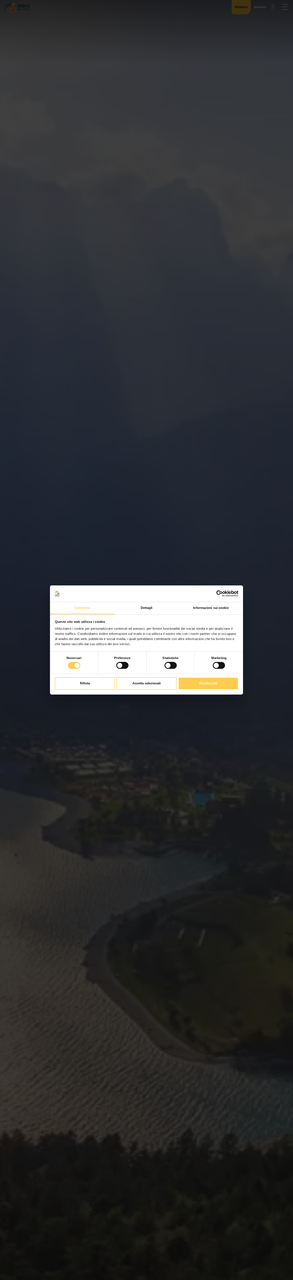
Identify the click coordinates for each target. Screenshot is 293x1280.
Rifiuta (85, 683)
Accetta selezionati (146, 683)
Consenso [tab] (82, 608)
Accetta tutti (208, 683)
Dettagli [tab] (147, 608)
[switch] (122, 665)
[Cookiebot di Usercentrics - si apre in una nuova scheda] (219, 593)
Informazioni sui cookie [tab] (210, 608)
